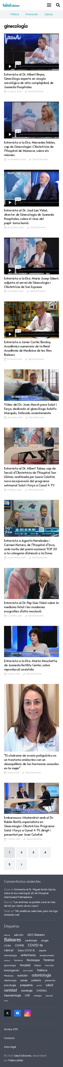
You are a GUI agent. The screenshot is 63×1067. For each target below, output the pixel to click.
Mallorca (42, 970)
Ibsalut (37, 965)
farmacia (18, 960)
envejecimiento (47, 955)
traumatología (12, 995)
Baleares (12, 940)
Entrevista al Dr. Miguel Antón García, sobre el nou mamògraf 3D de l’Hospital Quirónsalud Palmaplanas (30, 893)
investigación (11, 970)
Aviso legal (10, 1047)
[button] (49, 5)
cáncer (9, 950)
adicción (18, 935)
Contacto (9, 1038)
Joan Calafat (28, 970)
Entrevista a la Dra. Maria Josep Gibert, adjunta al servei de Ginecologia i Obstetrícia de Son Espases (31, 282)
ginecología (10, 965)
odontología (41, 975)
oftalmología (10, 981)
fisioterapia (33, 960)
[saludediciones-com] (11, 5)
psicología (10, 985)
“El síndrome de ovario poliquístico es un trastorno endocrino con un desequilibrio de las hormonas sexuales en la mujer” (31, 761)
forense (49, 960)
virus (6, 1000)
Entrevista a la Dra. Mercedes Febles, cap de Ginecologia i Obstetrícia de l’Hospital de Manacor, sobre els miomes (29, 148)
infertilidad (49, 965)
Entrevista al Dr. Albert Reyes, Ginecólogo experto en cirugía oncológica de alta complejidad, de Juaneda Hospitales (28, 80)
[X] (7, 1013)
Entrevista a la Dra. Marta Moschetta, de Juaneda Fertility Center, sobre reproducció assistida (30, 664)
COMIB (19, 945)
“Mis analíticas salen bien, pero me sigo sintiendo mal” (31, 913)
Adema (7, 935)
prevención (50, 980)
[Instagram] (27, 1013)
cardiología (31, 940)
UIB (27, 995)
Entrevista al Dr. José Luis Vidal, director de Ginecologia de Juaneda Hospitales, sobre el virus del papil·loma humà (29, 216)
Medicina (8, 976)
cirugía (44, 940)
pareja (23, 980)
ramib (39, 985)
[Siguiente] (21, 864)
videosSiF (49, 996)
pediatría (36, 980)
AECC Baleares (36, 935)
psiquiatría (26, 985)
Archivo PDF (11, 1029)
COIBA (7, 946)
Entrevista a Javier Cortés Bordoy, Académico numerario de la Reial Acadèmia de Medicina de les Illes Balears (28, 348)
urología (37, 996)
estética (7, 960)
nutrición (22, 975)
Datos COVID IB (26, 951)
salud (49, 985)
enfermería (28, 955)
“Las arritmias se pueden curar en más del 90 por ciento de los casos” (29, 904)
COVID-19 (35, 945)
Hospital (25, 965)
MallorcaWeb (15, 1060)
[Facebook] (17, 1013)
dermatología (10, 955)
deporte (42, 950)
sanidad (10, 990)
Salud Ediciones (35, 92)
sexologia (26, 990)
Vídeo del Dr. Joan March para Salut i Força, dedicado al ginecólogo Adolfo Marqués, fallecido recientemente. (30, 408)
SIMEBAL (41, 991)
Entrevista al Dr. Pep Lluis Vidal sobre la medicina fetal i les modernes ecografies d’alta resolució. (31, 606)
